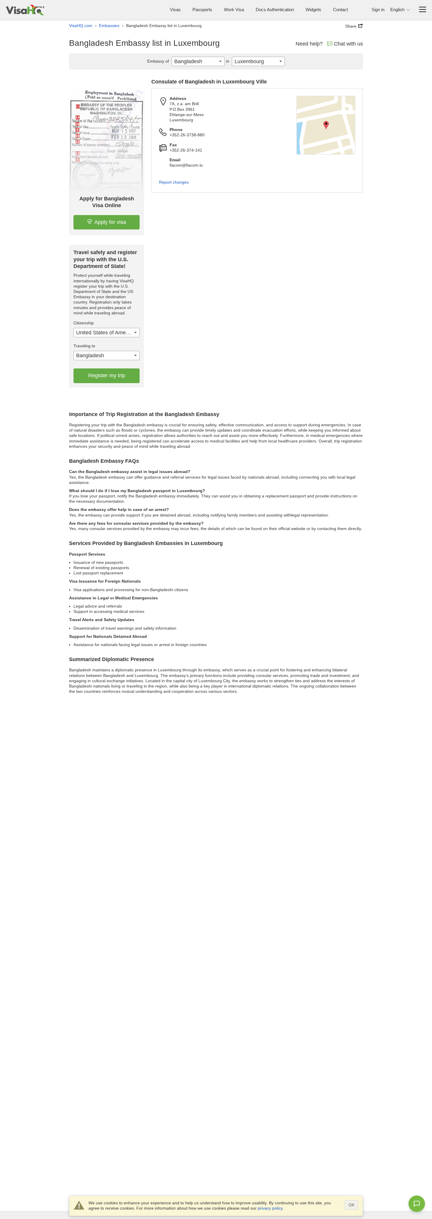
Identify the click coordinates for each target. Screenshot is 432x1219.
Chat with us (348, 44)
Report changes (174, 182)
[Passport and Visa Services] (25, 9)
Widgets (313, 9)
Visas (175, 9)
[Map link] (326, 125)
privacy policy (270, 1208)
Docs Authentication (275, 9)
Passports (202, 9)
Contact (340, 9)
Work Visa (234, 9)
